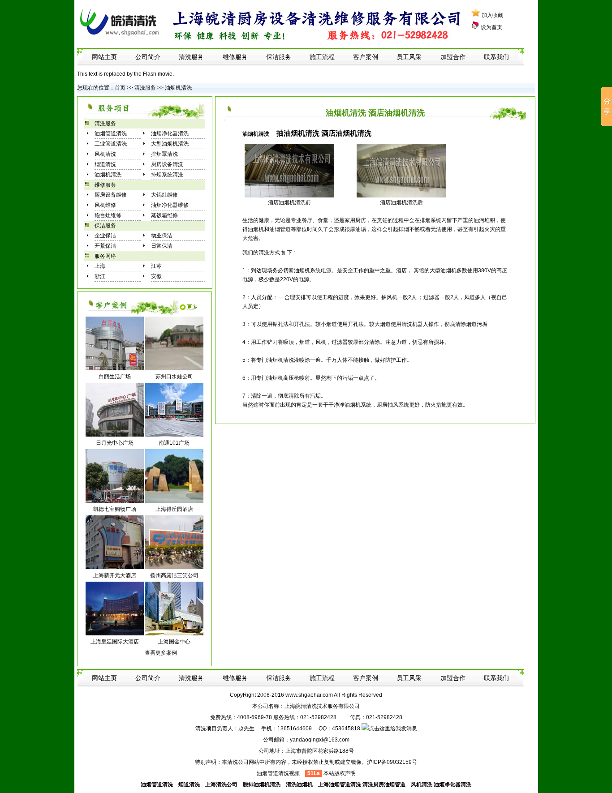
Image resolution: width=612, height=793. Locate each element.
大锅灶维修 (164, 195)
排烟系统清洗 (167, 174)
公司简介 (147, 56)
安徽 (156, 276)
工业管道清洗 (111, 144)
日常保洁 (161, 246)
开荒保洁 (105, 246)
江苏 (156, 266)
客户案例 (365, 56)
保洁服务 (278, 56)
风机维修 (105, 205)
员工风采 (409, 56)
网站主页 (104, 56)
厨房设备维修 (111, 195)
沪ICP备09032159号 (392, 762)
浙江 (100, 276)
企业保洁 (105, 235)
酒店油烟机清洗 (287, 202)
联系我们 (496, 56)
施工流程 (322, 56)
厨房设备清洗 (167, 164)
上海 (100, 266)
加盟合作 (452, 56)
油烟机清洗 (178, 88)
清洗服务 (191, 56)
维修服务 (235, 56)
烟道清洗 (105, 164)
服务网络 (105, 256)
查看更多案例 (161, 653)
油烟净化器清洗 (170, 133)
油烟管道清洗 (111, 133)
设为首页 (491, 27)
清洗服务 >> (149, 88)
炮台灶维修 (108, 215)
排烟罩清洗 (164, 154)
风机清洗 (105, 154)
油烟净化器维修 (170, 205)
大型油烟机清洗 (170, 144)
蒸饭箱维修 (164, 215)
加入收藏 (492, 15)
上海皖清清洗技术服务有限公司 (322, 706)
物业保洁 (161, 235)
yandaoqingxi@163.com (319, 740)
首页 (120, 88)
